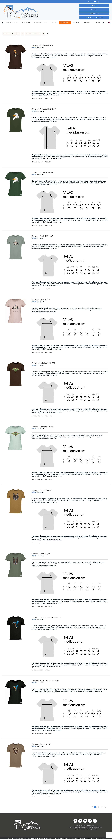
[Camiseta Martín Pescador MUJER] (16, 692)
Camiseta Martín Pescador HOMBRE (46, 617)
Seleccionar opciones (38, 98)
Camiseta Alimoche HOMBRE (44, 109)
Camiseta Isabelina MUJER (43, 427)
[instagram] (98, 1)
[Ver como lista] (47, 34)
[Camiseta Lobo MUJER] (16, 565)
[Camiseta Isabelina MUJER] (16, 438)
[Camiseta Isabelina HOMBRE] (16, 374)
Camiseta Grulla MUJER (41, 300)
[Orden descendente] (22, 34)
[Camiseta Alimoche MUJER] (16, 183)
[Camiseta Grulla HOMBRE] (16, 247)
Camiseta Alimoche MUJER (43, 172)
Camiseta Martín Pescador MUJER (45, 681)
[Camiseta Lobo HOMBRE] (16, 501)
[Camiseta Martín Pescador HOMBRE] (16, 628)
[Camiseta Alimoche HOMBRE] (16, 120)
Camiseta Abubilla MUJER (42, 45)
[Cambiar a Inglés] (109, 22)
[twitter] (91, 1)
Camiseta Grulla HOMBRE (42, 236)
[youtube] (95, 1)
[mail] (95, 821)
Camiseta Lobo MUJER (41, 554)
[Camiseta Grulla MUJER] (16, 311)
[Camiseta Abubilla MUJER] (16, 56)
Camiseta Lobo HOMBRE (42, 490)
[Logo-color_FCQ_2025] (21, 5)
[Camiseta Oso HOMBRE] (16, 755)
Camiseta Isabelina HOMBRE (43, 363)
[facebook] (88, 1)
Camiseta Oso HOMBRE (41, 744)
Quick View (49, 98)
